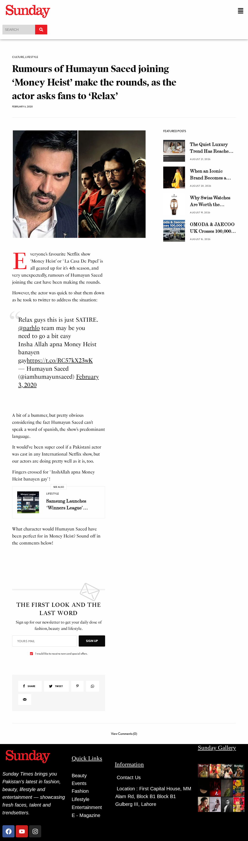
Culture (18, 57)
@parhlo (29, 327)
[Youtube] (22, 831)
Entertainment (87, 807)
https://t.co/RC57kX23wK (60, 360)
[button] (241, 11)
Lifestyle (31, 57)
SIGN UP (92, 641)
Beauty (79, 775)
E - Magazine (86, 815)
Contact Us (129, 777)
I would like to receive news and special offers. (61, 653)
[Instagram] (35, 831)
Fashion (80, 791)
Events (79, 783)
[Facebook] (8, 831)
